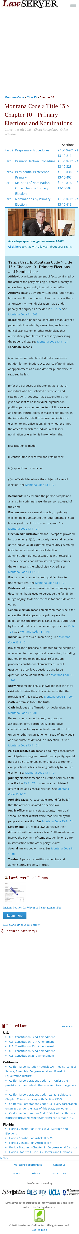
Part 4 (9, 172)
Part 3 (9, 161)
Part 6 (9, 199)
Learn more (15, 915)
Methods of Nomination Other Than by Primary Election (32, 188)
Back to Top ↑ (39, 1229)
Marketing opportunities (28, 1164)
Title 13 (32, 97)
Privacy (36, 1173)
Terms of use (58, 1173)
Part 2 (9, 150)
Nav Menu (73, 5)
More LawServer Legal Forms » (22, 924)
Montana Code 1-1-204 (58, 696)
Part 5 (9, 183)
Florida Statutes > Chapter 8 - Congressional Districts (43, 1147)
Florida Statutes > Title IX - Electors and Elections (40, 1152)
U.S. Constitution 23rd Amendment (31, 1055)
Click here (14, 246)
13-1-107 (29, 783)
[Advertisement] (39, 52)
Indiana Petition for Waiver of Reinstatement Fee (32, 907)
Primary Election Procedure (35, 161)
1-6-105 (56, 309)
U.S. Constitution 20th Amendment (31, 1046)
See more (67, 1026)
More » (4, 1158)
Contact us (59, 1164)
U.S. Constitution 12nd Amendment (32, 1037)
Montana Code (14, 97)
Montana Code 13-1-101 (52, 341)
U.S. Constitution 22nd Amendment (32, 1051)
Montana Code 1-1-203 (22, 314)
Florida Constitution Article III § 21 (31, 1143)
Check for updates (46, 129)
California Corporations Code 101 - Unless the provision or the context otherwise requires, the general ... (41, 1085)
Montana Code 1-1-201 (22, 713)
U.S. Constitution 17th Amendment (31, 1041)
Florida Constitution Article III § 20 (31, 1138)
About (16, 1173)
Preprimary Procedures (32, 150)
